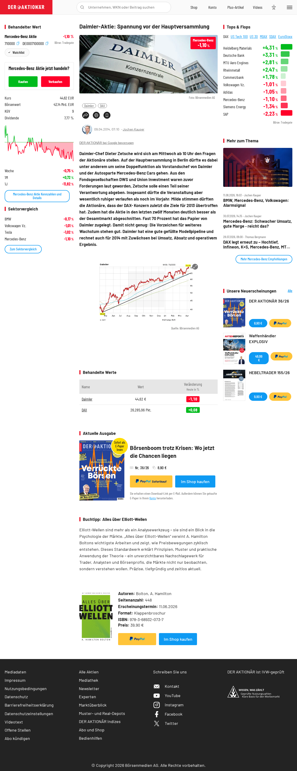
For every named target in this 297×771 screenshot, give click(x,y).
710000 (10, 43)
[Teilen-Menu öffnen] (85, 115)
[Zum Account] (212, 7)
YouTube (173, 695)
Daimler (89, 105)
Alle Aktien (89, 671)
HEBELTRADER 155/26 (269, 372)
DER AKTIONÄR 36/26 (269, 300)
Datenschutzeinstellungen (29, 713)
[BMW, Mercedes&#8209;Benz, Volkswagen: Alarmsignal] (257, 167)
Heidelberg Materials (237, 48)
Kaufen (23, 81)
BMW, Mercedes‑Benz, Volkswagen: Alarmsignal (256, 202)
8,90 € (258, 323)
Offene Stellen (18, 730)
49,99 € (258, 358)
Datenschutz (16, 696)
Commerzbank (233, 77)
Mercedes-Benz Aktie (21, 36)
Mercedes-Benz (234, 99)
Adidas (228, 92)
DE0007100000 (34, 43)
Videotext (14, 721)
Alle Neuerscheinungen (285, 291)
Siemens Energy (234, 106)
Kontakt (172, 686)
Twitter (171, 723)
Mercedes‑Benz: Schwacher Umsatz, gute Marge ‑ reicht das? (257, 223)
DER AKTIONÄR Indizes (100, 721)
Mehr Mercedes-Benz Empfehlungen (264, 259)
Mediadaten (15, 671)
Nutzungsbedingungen (26, 688)
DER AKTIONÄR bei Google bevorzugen (106, 143)
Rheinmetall (231, 70)
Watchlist (18, 52)
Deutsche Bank (233, 55)
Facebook (173, 714)
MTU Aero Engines (236, 62)
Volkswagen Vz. (234, 84)
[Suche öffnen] (82, 7)
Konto (152, 498)
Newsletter (89, 688)
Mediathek (88, 680)
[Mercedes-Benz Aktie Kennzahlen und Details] (39, 143)
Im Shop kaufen (195, 481)
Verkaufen (55, 81)
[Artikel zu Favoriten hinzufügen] (106, 115)
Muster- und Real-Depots (102, 713)
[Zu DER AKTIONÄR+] (235, 7)
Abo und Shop (91, 729)
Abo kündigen (17, 738)
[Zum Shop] (194, 7)
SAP (225, 114)
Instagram (174, 704)
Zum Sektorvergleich (23, 249)
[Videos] (257, 7)
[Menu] (289, 7)
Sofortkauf (159, 481)
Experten (87, 696)
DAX (102, 105)
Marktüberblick (93, 704)
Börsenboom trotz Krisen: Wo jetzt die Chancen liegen (172, 451)
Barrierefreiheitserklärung (29, 704)
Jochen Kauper (133, 129)
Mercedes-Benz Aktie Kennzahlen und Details (37, 196)
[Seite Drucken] (96, 115)
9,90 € (258, 396)
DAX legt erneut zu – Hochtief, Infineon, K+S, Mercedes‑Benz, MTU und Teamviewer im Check (256, 244)
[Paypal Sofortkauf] (137, 639)
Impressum (15, 680)
